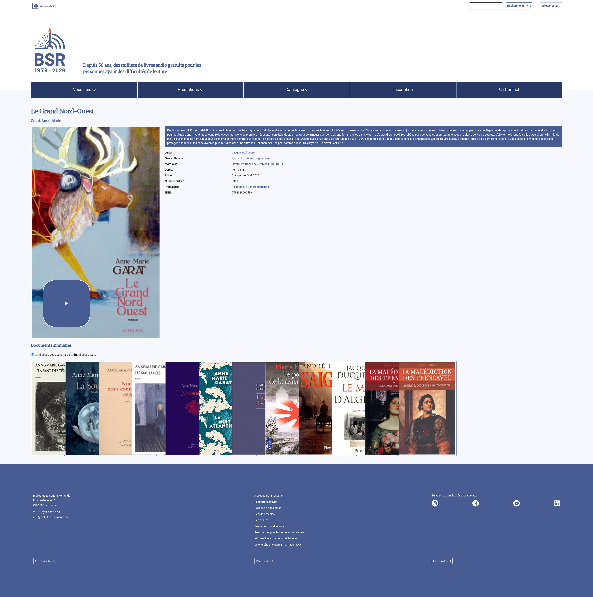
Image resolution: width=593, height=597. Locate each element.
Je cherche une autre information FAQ (277, 544)
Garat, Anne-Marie (46, 121)
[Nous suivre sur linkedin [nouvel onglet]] (557, 503)
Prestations (189, 89)
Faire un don (440, 561)
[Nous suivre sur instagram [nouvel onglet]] (435, 503)
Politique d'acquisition (267, 507)
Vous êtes (82, 89)
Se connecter (550, 5)
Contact (511, 89)
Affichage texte (86, 354)
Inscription (403, 89)
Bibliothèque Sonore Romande (250, 186)
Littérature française (244, 164)
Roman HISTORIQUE (271, 164)
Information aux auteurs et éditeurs (276, 538)
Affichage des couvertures (53, 354)
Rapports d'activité (265, 501)
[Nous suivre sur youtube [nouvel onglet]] (516, 503)
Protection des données (269, 526)
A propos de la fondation (269, 495)
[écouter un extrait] (66, 303)
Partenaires (261, 520)
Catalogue (295, 89)
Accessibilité (48, 6)
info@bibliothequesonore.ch (50, 517)
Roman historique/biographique (251, 158)
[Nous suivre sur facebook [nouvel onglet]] (475, 503)
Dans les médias (264, 514)
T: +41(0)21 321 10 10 (46, 512)
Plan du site (263, 561)
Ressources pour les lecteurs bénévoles (279, 532)
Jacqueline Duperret (244, 152)
